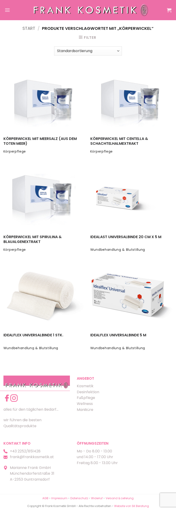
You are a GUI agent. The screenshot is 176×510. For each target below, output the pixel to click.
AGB (45, 498)
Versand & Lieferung (120, 498)
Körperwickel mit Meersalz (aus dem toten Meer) (40, 141)
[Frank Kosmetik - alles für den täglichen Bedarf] (91, 10)
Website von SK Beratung (131, 506)
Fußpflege (86, 397)
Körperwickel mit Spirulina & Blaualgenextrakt (32, 239)
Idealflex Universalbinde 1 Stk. (33, 335)
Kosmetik (85, 386)
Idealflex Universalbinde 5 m (118, 335)
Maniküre (85, 409)
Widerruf (97, 498)
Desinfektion (88, 392)
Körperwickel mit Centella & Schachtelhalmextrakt (119, 141)
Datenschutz (79, 498)
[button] (7, 10)
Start (28, 28)
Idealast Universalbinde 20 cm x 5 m (125, 237)
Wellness (85, 403)
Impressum (59, 498)
